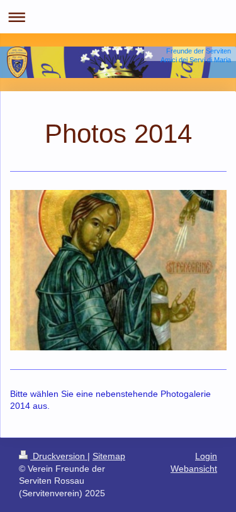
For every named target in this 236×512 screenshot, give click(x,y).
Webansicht (194, 469)
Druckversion (58, 456)
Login (206, 456)
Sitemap (109, 456)
